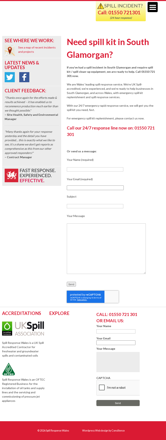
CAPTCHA (103, 378)
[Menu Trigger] (153, 7)
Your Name (103, 326)
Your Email (103, 338)
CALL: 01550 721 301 (116, 314)
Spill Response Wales (53, 14)
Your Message (105, 348)
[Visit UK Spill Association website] (28, 334)
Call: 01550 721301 (119, 12)
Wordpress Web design (95, 430)
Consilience (118, 430)
